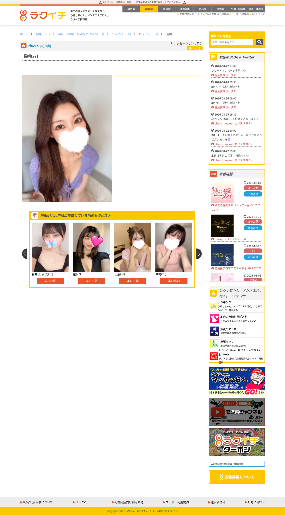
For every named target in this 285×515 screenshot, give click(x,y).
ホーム (24, 34)
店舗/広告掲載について (191, 14)
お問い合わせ (258, 14)
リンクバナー (83, 502)
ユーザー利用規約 (240, 14)
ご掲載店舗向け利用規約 (217, 14)
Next (199, 253)
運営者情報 (218, 502)
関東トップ (43, 34)
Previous (24, 253)
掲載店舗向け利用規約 (128, 502)
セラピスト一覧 (148, 34)
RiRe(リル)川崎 (121, 34)
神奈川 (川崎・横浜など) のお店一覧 (81, 34)
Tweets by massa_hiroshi (226, 463)
